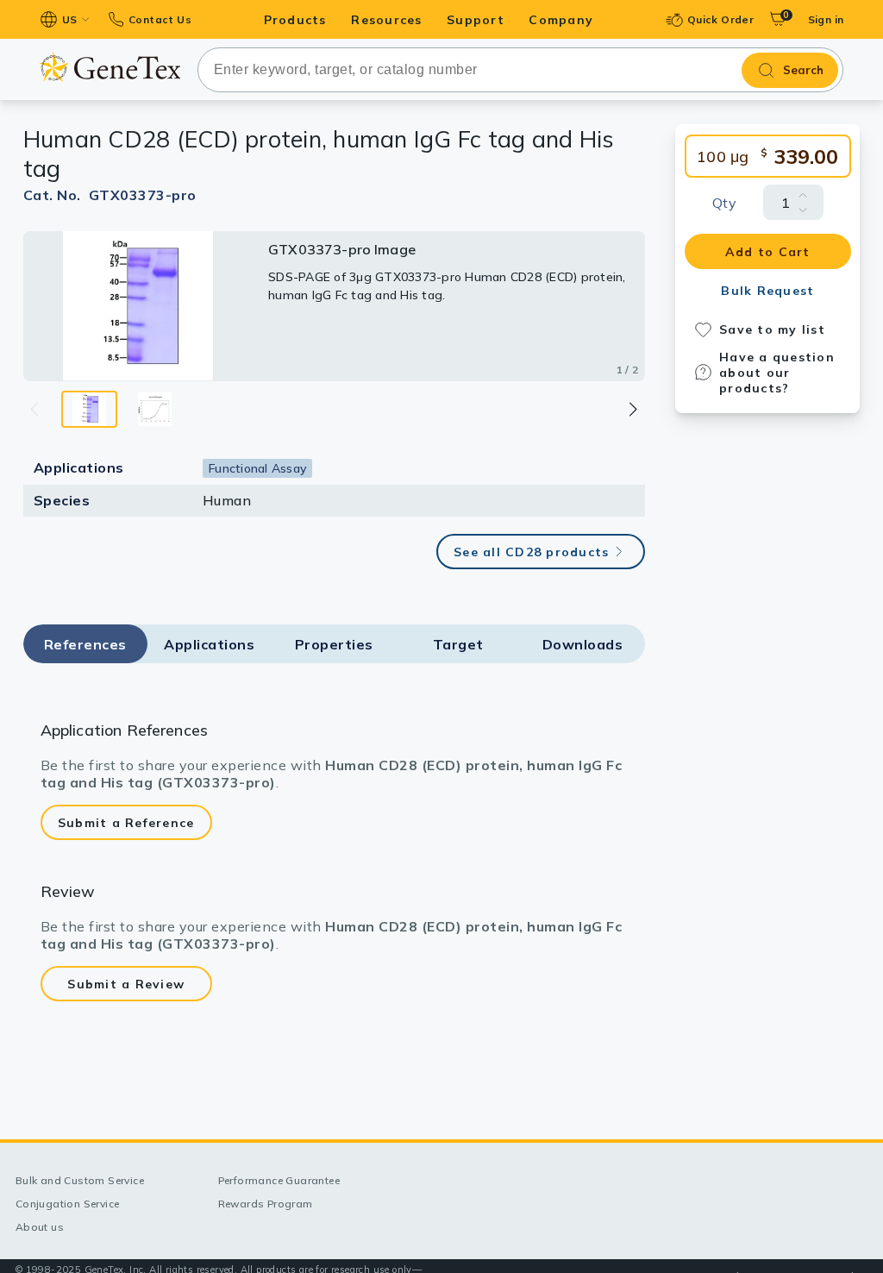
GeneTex (110, 67)
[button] (632, 409)
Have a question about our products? (777, 372)
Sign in (826, 19)
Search (803, 70)
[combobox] (520, 69)
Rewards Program (265, 1203)
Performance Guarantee (279, 1180)
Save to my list (772, 329)
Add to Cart (768, 252)
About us (40, 1226)
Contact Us (159, 19)
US (70, 19)
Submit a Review (126, 984)
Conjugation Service (68, 1203)
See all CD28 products (531, 552)
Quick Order (720, 19)
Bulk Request (767, 290)
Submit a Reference (126, 823)
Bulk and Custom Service (80, 1180)
